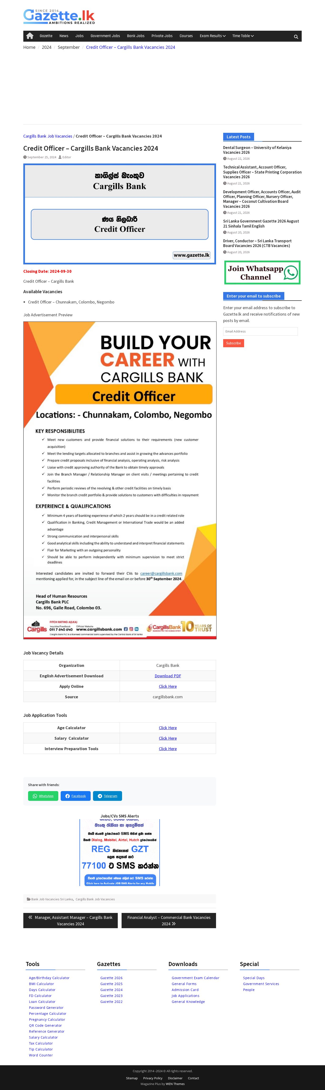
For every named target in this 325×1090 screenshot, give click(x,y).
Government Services (261, 983)
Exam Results (211, 36)
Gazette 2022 (111, 1001)
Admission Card (185, 989)
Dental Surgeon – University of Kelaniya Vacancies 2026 (257, 150)
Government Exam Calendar (195, 978)
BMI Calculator (41, 983)
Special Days (254, 978)
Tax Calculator (41, 1043)
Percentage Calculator (48, 1013)
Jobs (79, 36)
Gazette (46, 36)
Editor (67, 157)
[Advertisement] (162, 86)
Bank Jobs (135, 36)
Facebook (79, 796)
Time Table (241, 36)
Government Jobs (105, 36)
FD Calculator (40, 995)
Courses (186, 36)
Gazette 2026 (111, 978)
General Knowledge (188, 1001)
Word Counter (41, 1055)
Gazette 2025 (111, 983)
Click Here (168, 686)
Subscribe (233, 343)
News (63, 36)
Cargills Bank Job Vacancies (47, 136)
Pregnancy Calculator (47, 1019)
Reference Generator (47, 1031)
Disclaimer (175, 1078)
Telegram (110, 796)
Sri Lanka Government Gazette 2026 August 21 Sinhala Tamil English (261, 223)
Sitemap (132, 1078)
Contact (193, 1078)
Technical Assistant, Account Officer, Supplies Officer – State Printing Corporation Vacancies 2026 (262, 171)
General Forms (184, 983)
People (249, 989)
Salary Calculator (43, 1037)
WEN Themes (175, 1084)
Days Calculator (42, 989)
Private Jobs (162, 36)
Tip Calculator (41, 1049)
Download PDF (168, 676)
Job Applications (185, 995)
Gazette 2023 (111, 995)
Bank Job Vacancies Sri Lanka (52, 899)
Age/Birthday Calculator (49, 978)
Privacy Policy (152, 1078)
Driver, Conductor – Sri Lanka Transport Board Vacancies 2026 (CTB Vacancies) (257, 243)
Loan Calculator (42, 1001)
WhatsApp (46, 796)
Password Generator (46, 1007)
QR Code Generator (45, 1025)
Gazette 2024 (111, 989)
